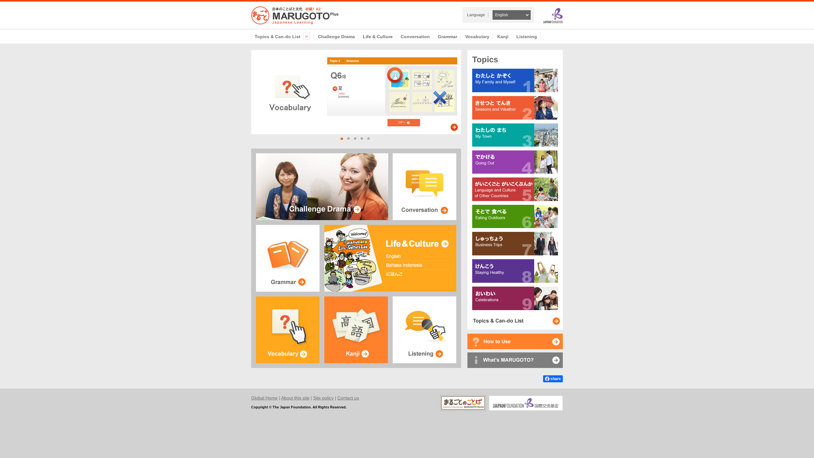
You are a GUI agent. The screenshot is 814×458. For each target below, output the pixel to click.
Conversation (415, 36)
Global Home (264, 397)
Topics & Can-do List (277, 36)
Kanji (502, 36)
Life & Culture (378, 36)
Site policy (323, 397)
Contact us (348, 397)
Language (476, 15)
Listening (526, 36)
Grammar (447, 36)
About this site (295, 397)
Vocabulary (477, 36)
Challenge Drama (336, 36)
